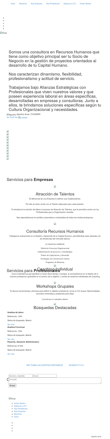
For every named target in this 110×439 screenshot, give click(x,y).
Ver (16, 117)
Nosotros (23, 3)
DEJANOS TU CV (76, 365)
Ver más (10, 324)
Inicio (13, 3)
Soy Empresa (36, 3)
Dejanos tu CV (70, 3)
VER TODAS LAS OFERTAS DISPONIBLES (44, 365)
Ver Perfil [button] (11, 117)
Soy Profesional (53, 3)
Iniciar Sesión (85, 3)
